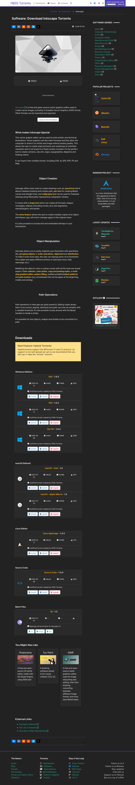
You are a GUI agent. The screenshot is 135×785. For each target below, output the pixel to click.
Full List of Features (28, 727)
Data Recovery (101, 43)
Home (13, 763)
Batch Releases (48, 772)
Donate (14, 769)
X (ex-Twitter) (77, 763)
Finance (98, 57)
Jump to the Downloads (48, 120)
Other (97, 74)
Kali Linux (105, 257)
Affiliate (98, 298)
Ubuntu (105, 113)
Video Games (49, 769)
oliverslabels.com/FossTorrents (106, 326)
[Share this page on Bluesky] (14, 26)
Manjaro (105, 280)
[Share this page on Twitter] (38, 26)
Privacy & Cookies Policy (22, 775)
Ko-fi (74, 777)
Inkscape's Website (28, 724)
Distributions (40, 3)
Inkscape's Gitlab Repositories (32, 731)
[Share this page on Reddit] (28, 26)
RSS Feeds (75, 769)
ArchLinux (106, 188)
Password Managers (104, 66)
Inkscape (19, 107)
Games (53, 3)
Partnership (16, 772)
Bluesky (75, 766)
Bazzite (105, 127)
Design (98, 46)
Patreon (75, 775)
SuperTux (105, 268)
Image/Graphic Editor (104, 60)
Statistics (15, 777)
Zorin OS (106, 98)
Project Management (104, 69)
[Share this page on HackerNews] (23, 26)
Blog (13, 766)
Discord (75, 772)
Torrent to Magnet (50, 775)
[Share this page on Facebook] (19, 26)
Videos (98, 72)
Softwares (66, 11)
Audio (97, 29)
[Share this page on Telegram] (33, 26)
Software (64, 3)
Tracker (46, 777)
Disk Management (103, 49)
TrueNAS (105, 245)
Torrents (53, 11)
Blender (105, 154)
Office (97, 63)
